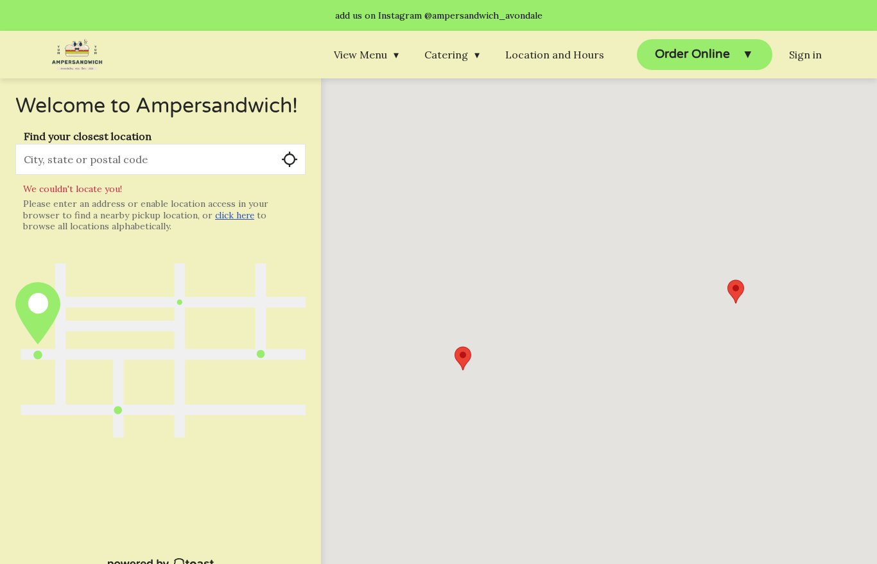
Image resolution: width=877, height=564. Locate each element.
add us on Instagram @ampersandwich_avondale (439, 15)
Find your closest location (88, 136)
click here (234, 215)
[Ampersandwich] (77, 55)
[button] (369, 54)
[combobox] (160, 159)
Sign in (805, 54)
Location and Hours (554, 54)
